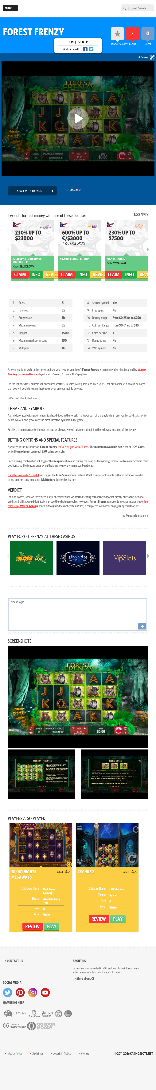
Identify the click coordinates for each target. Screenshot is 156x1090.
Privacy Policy (14, 1053)
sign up (83, 42)
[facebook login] (85, 49)
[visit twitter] (7, 992)
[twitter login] (91, 49)
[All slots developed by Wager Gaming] (74, 191)
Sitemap (84, 1053)
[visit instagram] (32, 992)
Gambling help (13, 1002)
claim (20, 274)
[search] (124, 8)
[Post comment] (142, 626)
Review (53, 274)
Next (148, 252)
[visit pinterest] (20, 992)
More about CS (85, 978)
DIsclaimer (37, 1053)
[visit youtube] (45, 992)
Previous (8, 252)
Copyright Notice (62, 1053)
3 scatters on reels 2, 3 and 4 (23, 475)
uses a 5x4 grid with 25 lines (73, 447)
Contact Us (15, 961)
